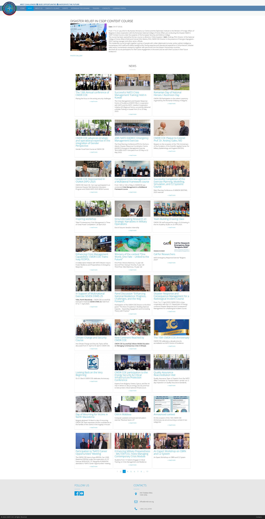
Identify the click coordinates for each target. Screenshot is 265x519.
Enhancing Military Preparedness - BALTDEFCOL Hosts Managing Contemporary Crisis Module (132, 454)
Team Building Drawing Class (169, 219)
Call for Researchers (164, 254)
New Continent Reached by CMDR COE (129, 339)
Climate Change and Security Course (91, 339)
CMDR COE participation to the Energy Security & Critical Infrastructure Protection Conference (131, 376)
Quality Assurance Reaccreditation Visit (164, 373)
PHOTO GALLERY (76, 56)
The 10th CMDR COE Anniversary (171, 337)
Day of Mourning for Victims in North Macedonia (92, 415)
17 (147, 471)
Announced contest (164, 414)
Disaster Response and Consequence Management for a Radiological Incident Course (171, 296)
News (30, 8)
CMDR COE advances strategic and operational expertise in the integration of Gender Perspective (93, 142)
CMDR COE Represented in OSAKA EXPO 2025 (90, 180)
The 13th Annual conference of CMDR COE (92, 93)
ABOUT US (38, 8)
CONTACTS (106, 8)
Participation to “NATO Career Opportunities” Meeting (91, 452)
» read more (93, 101)
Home (22, 8)
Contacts (259, 517)
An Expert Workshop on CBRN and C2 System (170, 452)
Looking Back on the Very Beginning (89, 373)
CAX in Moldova (123, 414)
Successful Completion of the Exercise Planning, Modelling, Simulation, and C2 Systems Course (169, 183)
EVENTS (65, 8)
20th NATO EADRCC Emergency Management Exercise (131, 139)
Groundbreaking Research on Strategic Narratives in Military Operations (131, 221)
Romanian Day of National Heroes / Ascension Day (167, 93)
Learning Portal (119, 8)
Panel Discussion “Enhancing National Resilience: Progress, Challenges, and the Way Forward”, (130, 297)
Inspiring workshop (86, 219)
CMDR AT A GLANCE (52, 8)
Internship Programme (80, 8)
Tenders (96, 8)
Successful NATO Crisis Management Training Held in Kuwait (130, 95)
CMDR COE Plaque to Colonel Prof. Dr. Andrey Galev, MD (169, 139)
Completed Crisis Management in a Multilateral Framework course (132, 180)
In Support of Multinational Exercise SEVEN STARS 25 (90, 295)
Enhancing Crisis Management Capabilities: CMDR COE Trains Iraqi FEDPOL (92, 257)
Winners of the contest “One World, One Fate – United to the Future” (132, 257)
